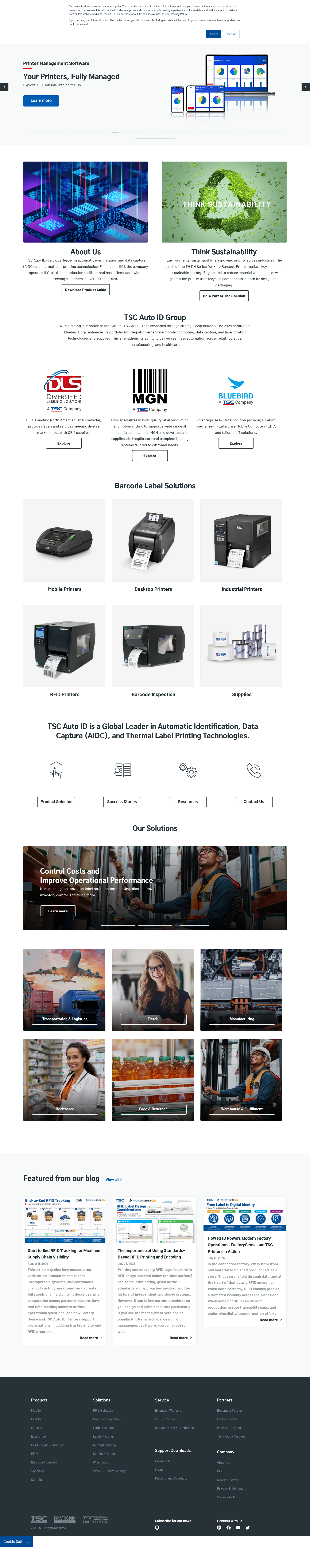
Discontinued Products (171, 1478)
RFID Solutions (103, 1410)
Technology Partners (231, 1436)
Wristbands (101, 1462)
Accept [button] (214, 34)
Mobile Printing (104, 1453)
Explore (63, 443)
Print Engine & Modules (47, 1445)
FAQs (159, 1469)
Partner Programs (229, 1428)
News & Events (227, 1480)
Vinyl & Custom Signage (110, 1471)
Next (306, 87)
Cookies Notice (227, 1497)
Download (41, 101)
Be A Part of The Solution (224, 295)
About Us (223, 1462)
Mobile (36, 1410)
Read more (89, 1337)
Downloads (162, 1461)
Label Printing (103, 1436)
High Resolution (104, 1428)
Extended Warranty (168, 1410)
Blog (220, 1471)
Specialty (37, 1471)
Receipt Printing (104, 1445)
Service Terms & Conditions (174, 1428)
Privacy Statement (230, 1488)
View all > (114, 1179)
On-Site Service (166, 1419)
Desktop (37, 1419)
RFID (34, 1453)
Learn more (58, 911)
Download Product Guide (85, 289)
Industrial (37, 1428)
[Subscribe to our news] (157, 1527)
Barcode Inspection (44, 1462)
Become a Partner (229, 1410)
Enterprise (38, 1436)
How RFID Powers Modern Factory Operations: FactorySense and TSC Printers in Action (240, 1245)
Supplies (37, 1479)
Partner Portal (227, 1419)
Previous (4, 87)
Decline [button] (231, 34)
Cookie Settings (16, 1541)
